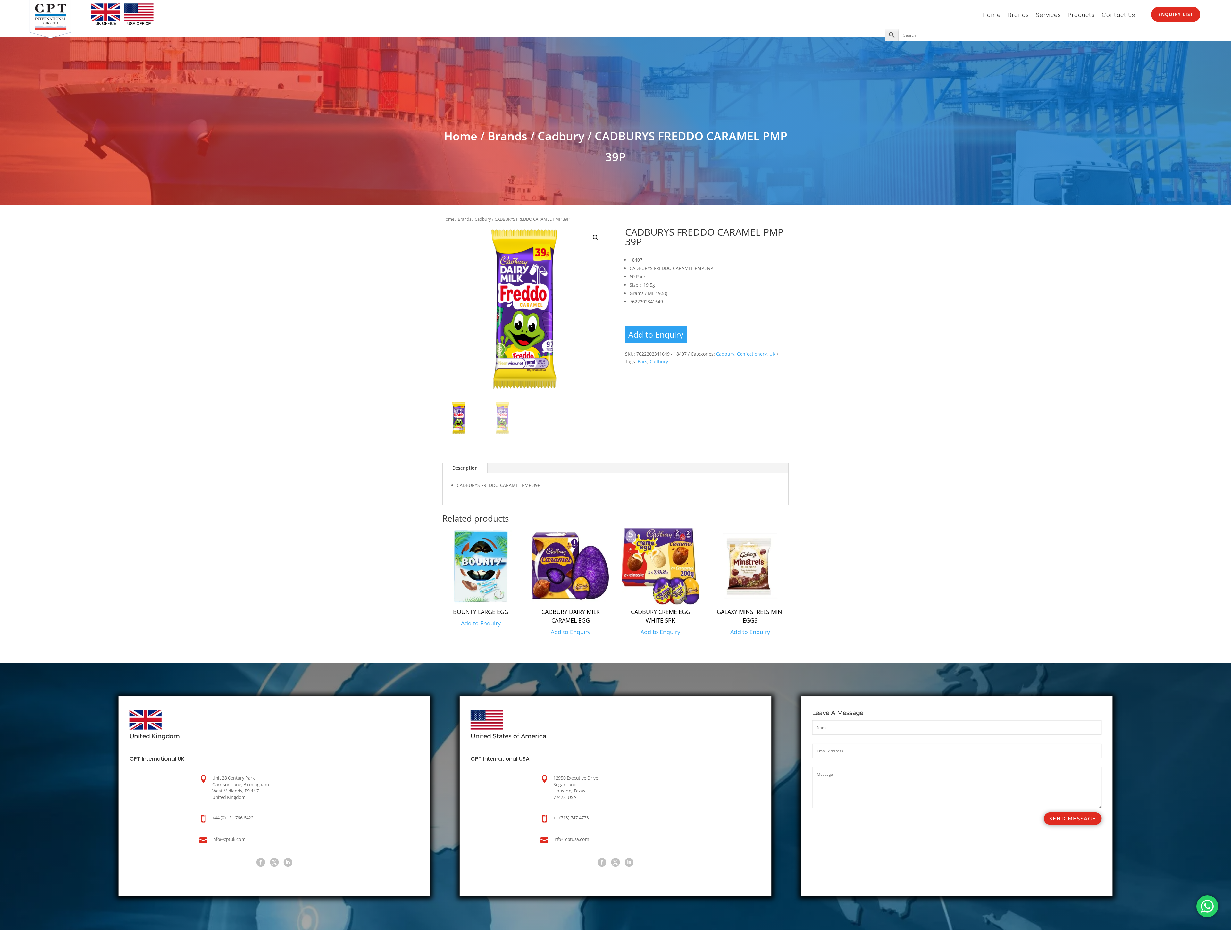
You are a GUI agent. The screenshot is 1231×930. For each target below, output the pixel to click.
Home (992, 16)
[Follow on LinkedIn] (287, 862)
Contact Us (1118, 16)
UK (772, 354)
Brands (1018, 16)
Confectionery (752, 354)
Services (1048, 16)
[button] (595, 237)
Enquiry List (1175, 14)
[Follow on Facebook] (260, 862)
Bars (642, 361)
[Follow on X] (274, 862)
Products (1081, 16)
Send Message (1072, 819)
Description (465, 468)
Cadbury (561, 136)
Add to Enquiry (655, 334)
